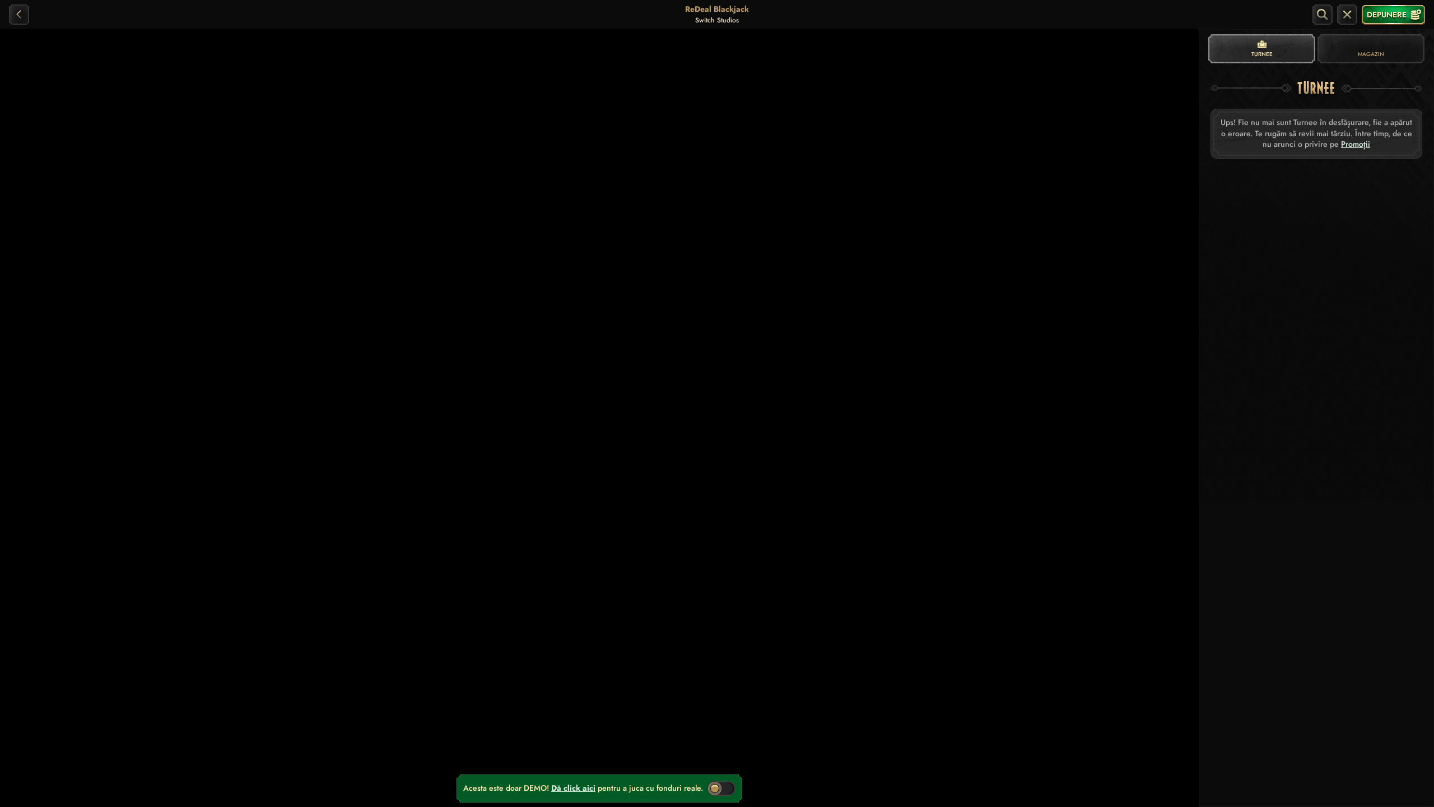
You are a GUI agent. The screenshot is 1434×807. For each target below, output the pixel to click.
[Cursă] (1347, 14)
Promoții (1355, 144)
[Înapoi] (19, 14)
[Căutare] (1322, 14)
